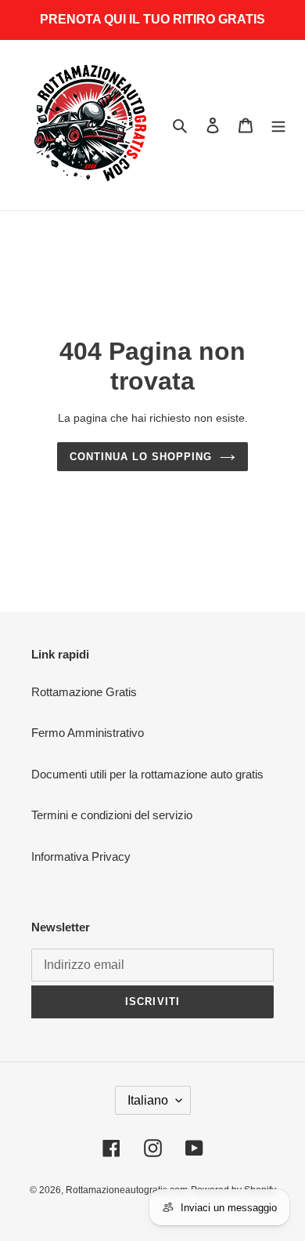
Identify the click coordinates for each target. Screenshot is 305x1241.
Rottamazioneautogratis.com (127, 1190)
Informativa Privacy (81, 856)
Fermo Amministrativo (87, 732)
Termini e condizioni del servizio (111, 815)
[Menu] (278, 125)
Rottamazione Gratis (84, 692)
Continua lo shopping (141, 457)
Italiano (147, 1100)
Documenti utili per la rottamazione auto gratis (147, 774)
